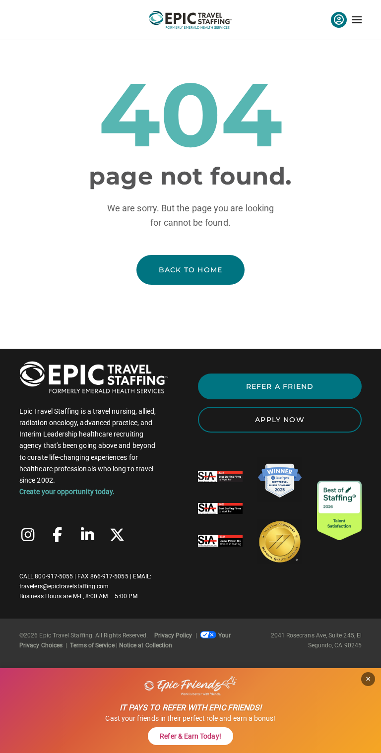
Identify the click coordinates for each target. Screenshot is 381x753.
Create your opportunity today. (67, 492)
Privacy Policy (173, 635)
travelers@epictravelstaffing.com (64, 586)
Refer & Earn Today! (190, 736)
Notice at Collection (145, 645)
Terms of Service (92, 645)
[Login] (339, 20)
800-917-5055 (54, 576)
